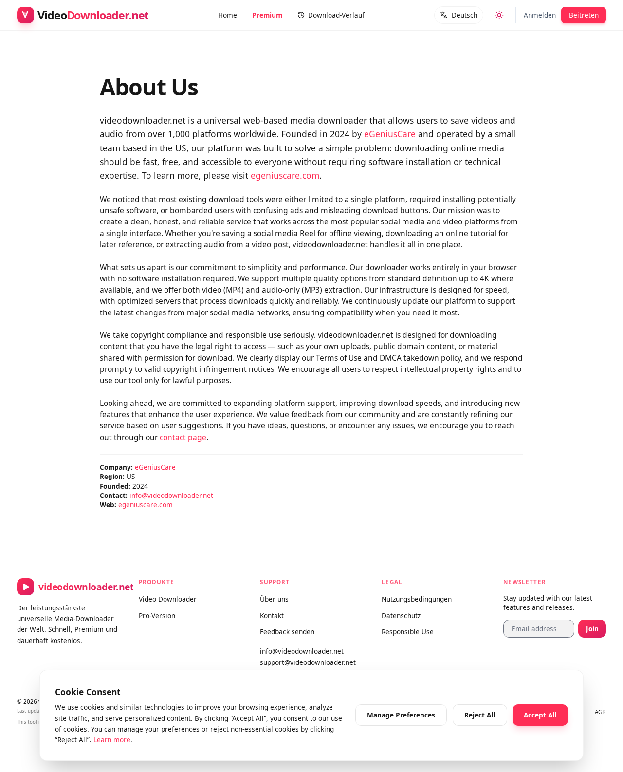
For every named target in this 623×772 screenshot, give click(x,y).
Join (592, 628)
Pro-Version (157, 615)
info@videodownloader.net (171, 495)
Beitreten (584, 14)
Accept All (540, 714)
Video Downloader (168, 599)
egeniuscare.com (285, 175)
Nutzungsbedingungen (417, 599)
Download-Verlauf (336, 14)
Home (227, 14)
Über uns (274, 599)
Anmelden (540, 14)
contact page (183, 437)
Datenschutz (401, 615)
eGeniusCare (390, 134)
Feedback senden (287, 631)
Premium (267, 14)
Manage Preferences (401, 714)
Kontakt (272, 615)
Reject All (479, 714)
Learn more (111, 739)
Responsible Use (408, 631)
